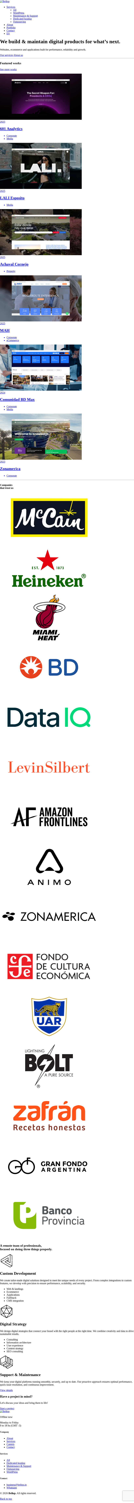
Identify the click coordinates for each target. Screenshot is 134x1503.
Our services (6, 55)
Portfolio (11, 27)
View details (6, 1390)
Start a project (7, 1408)
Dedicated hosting (22, 18)
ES (8, 33)
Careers (10, 1444)
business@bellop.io (17, 1484)
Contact (11, 30)
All (14, 10)
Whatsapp (12, 1487)
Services (11, 7)
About (10, 24)
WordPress (18, 12)
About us (18, 55)
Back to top (6, 1498)
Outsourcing (19, 21)
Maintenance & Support (25, 15)
